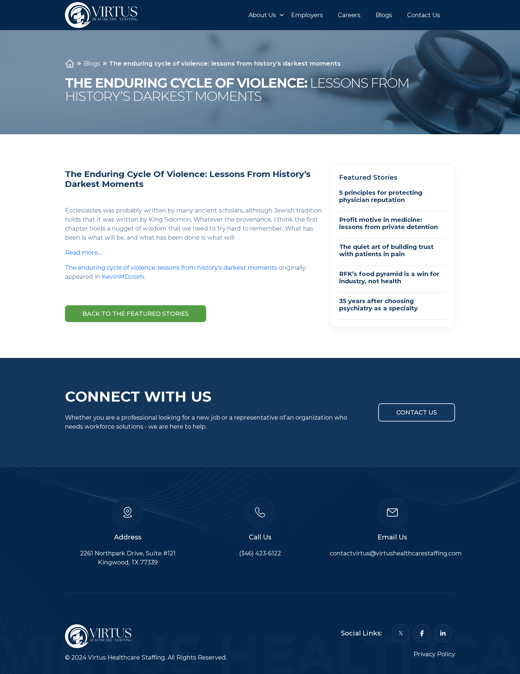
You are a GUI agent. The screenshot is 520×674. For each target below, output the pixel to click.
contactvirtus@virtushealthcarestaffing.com (396, 553)
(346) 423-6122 (260, 553)
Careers (349, 15)
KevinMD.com (123, 276)
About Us (262, 15)
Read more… (83, 252)
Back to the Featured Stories (135, 313)
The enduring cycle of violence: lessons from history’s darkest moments (171, 267)
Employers (307, 15)
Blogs (384, 15)
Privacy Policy (434, 654)
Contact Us (423, 15)
